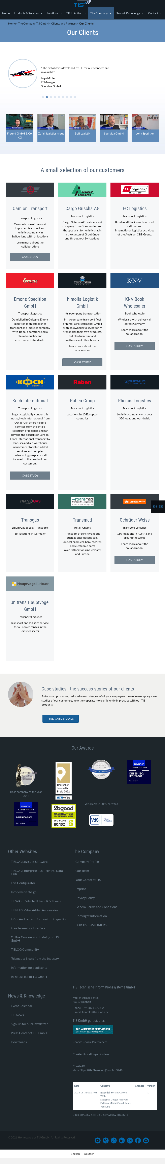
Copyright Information (91, 916)
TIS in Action (74, 13)
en (155, 506)
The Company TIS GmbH (33, 23)
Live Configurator (23, 883)
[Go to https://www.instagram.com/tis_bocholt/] (130, 1140)
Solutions (52, 13)
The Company (99, 13)
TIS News (17, 1015)
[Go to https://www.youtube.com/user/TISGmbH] (98, 1140)
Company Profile (87, 861)
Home (6, 13)
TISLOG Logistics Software (29, 861)
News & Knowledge (128, 13)
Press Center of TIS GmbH (29, 1033)
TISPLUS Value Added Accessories (34, 910)
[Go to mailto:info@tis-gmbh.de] (146, 1140)
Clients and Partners (64, 23)
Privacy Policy (85, 898)
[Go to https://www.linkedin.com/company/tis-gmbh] (122, 1140)
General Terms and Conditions (96, 907)
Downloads (19, 1042)
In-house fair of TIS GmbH (29, 976)
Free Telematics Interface (28, 928)
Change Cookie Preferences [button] (90, 1042)
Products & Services (26, 13)
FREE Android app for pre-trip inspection (39, 919)
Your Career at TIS (88, 879)
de (161, 506)
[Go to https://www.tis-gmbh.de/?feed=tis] (114, 1140)
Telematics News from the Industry (35, 958)
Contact (153, 13)
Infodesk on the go (23, 892)
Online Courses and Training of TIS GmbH (35, 938)
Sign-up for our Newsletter (29, 1024)
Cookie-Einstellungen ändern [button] (91, 1054)
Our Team (82, 870)
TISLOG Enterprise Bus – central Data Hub (37, 872)
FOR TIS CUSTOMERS (90, 925)
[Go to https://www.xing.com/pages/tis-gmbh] (106, 1140)
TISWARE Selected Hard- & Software (36, 901)
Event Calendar (21, 1006)
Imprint (80, 889)
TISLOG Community (25, 949)
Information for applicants (29, 967)
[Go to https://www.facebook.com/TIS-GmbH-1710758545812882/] (138, 1140)
